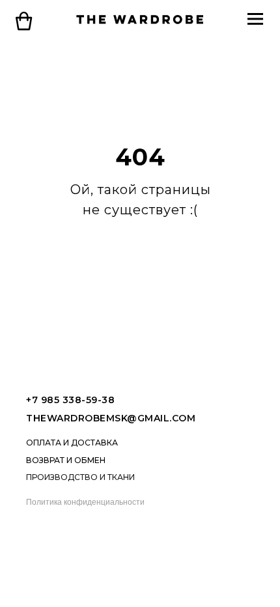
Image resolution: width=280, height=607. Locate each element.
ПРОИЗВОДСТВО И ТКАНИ (80, 477)
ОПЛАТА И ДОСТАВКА (72, 442)
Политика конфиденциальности (85, 502)
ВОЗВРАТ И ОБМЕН (65, 460)
